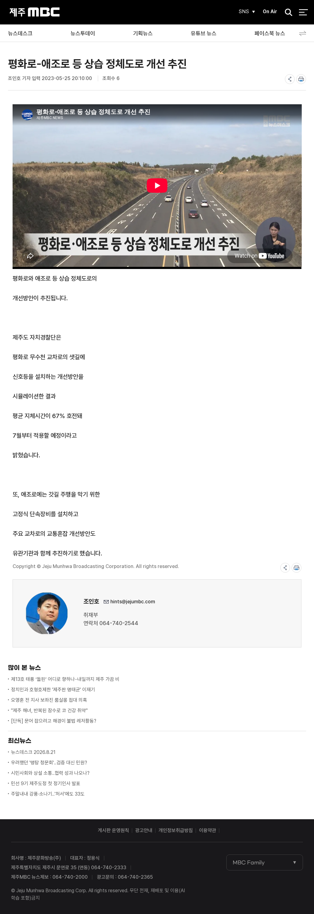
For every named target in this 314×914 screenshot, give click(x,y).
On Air (270, 11)
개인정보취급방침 (176, 830)
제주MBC (34, 12)
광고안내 (143, 830)
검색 (287, 12)
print (301, 79)
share (290, 79)
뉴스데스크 (20, 33)
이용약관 (207, 830)
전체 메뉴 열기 (303, 12)
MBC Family (249, 862)
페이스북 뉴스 (270, 33)
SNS (244, 11)
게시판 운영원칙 (113, 830)
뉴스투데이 (83, 33)
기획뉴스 (143, 33)
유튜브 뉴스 (203, 33)
